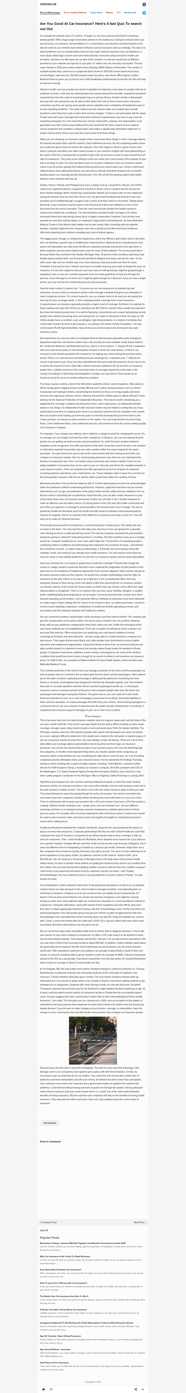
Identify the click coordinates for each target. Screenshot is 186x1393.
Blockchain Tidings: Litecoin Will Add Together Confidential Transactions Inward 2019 (83, 1243)
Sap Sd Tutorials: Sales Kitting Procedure (60, 1336)
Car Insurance (50, 1123)
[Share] (135, 1389)
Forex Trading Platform (75, 12)
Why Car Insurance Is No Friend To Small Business (65, 1256)
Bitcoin (109, 12)
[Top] (143, 1389)
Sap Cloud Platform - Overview (55, 1349)
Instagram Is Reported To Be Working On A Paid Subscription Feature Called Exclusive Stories (86, 1323)
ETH (119, 12)
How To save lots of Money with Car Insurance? (63, 1283)
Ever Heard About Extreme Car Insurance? (61, 1269)
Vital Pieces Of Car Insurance (54, 1362)
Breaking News (131, 12)
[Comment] (51, 1389)
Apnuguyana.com (48, 4)
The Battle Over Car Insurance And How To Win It (64, 1296)
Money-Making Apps (50, 12)
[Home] (43, 1389)
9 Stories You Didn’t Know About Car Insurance (63, 1309)
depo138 (44, 1230)
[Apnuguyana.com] (44, 1389)
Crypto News (96, 12)
